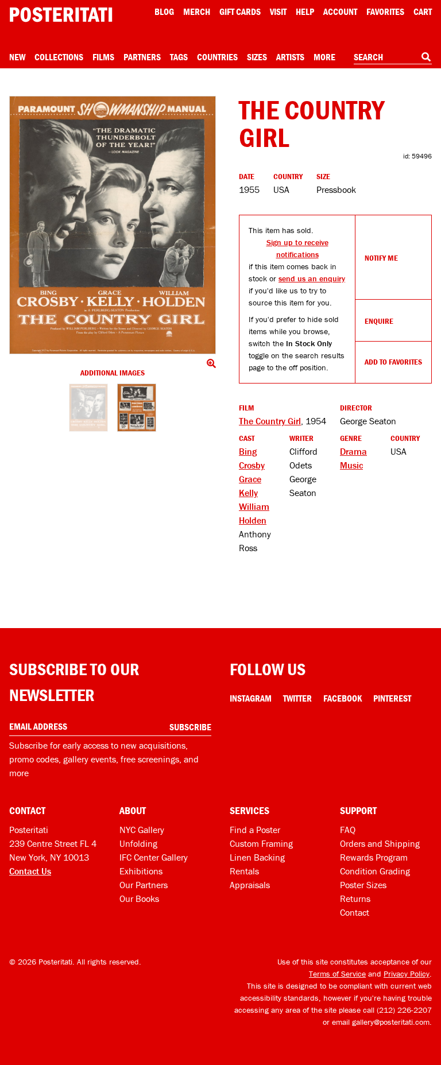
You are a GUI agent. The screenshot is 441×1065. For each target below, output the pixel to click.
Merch (196, 11)
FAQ (347, 829)
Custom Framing (261, 843)
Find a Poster (255, 829)
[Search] (426, 57)
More (324, 57)
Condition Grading (375, 871)
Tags (179, 57)
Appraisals (250, 884)
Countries (217, 57)
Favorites (385, 11)
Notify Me (381, 258)
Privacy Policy (407, 974)
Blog (164, 11)
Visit (278, 11)
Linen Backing (257, 857)
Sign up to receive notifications (297, 248)
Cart (422, 11)
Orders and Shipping (380, 843)
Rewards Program (374, 857)
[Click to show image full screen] (112, 225)
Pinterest (392, 698)
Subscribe (190, 727)
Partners (142, 57)
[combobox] (393, 57)
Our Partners (143, 884)
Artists (290, 57)
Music (351, 465)
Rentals (244, 871)
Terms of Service (337, 974)
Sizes (257, 57)
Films (103, 57)
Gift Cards (240, 11)
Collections (58, 57)
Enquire (379, 321)
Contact (354, 912)
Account (340, 11)
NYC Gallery (141, 829)
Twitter (297, 698)
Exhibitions (141, 871)
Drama (353, 451)
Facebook (342, 698)
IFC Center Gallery (153, 857)
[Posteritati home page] (61, 14)
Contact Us (30, 871)
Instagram (251, 698)
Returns (355, 898)
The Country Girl (270, 421)
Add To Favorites (393, 362)
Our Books (139, 898)
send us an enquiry (311, 278)
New (17, 57)
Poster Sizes (363, 884)
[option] (88, 411)
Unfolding (138, 843)
